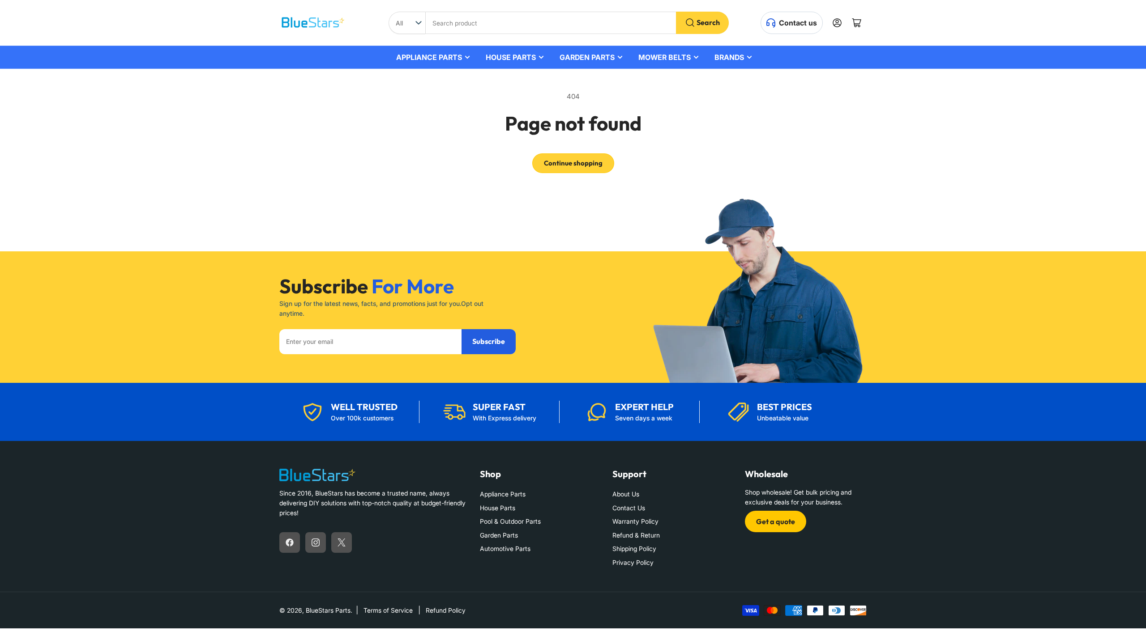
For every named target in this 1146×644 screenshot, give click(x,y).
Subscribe (488, 341)
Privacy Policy (633, 562)
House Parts (497, 508)
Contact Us (628, 508)
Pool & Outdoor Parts (510, 521)
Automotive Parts (505, 548)
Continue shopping (573, 163)
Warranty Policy (635, 521)
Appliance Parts (503, 494)
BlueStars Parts (328, 610)
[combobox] (577, 23)
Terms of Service (388, 610)
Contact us (798, 22)
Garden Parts (499, 535)
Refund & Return (636, 535)
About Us (625, 494)
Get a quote (775, 521)
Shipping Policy (634, 548)
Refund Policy (446, 610)
